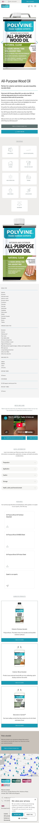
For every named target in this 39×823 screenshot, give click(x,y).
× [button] (35, 799)
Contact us (6, 818)
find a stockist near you (11, 748)
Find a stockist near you (19, 126)
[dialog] (23, 809)
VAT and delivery (8, 815)
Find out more (19, 640)
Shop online (20, 131)
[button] (23, 818)
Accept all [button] (17, 814)
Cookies (6, 813)
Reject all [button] (30, 814)
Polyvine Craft (7, 820)
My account (13, 1)
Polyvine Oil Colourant (10, 120)
